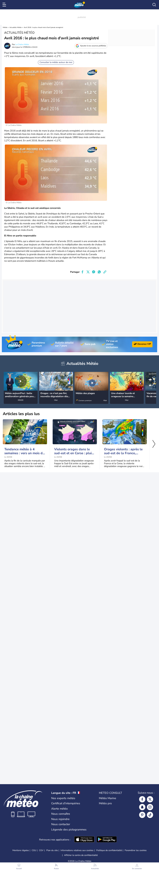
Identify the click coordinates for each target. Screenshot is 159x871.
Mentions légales (20, 850)
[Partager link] (104, 271)
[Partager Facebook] (82, 271)
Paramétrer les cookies (136, 850)
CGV (41, 850)
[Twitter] (150, 799)
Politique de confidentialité (109, 850)
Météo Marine (107, 798)
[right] (153, 381)
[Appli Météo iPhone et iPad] (84, 839)
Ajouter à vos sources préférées (93, 45)
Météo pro (105, 803)
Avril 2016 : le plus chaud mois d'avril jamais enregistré (43, 27)
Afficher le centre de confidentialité (81, 855)
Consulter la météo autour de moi (56, 62)
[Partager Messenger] (93, 271)
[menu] (4, 4)
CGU (34, 850)
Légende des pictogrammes (68, 829)
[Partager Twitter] (88, 271)
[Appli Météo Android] (107, 839)
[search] (154, 4)
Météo (5, 27)
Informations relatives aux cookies (77, 850)
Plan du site (52, 850)
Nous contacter (60, 824)
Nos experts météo (63, 798)
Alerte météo (59, 809)
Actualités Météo (15, 27)
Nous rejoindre (60, 819)
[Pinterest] (142, 815)
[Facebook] (142, 799)
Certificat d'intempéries (65, 803)
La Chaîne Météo (22, 44)
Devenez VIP (144, 344)
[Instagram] (150, 807)
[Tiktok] (150, 815)
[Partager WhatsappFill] (99, 271)
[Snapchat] (142, 807)
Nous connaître (60, 814)
